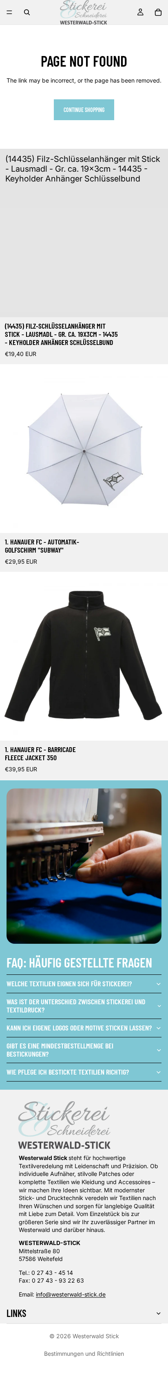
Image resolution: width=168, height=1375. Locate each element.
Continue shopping (84, 109)
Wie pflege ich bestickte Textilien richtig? (68, 1071)
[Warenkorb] (158, 12)
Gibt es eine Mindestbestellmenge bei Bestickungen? (60, 1049)
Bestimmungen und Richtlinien (84, 1353)
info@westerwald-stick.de (71, 1294)
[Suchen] (27, 12)
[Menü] (9, 12)
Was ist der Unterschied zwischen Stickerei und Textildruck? (76, 1005)
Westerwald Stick (96, 1335)
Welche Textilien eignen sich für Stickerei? (69, 983)
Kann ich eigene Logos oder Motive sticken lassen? (79, 1027)
